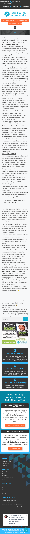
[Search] (25, 319)
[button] (15, 27)
